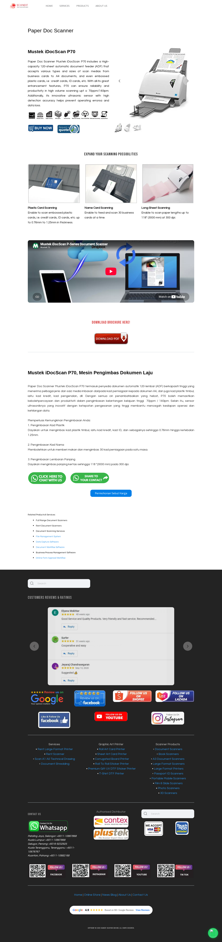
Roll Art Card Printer (112, 749)
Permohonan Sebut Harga (111, 493)
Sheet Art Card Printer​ (112, 754)
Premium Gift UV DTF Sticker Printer (112, 768)
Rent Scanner (55, 754)
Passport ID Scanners (168, 773)
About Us (101, 5)
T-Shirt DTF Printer (112, 773)
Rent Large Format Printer (55, 749)
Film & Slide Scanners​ (169, 783)
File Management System (48, 536)
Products (82, 5)
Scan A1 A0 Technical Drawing (55, 758)
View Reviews (143, 910)
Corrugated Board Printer (112, 758)
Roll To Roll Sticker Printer (112, 763)
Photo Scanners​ (169, 788)
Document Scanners (168, 749)
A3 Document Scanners (168, 758)
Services (64, 5)
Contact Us (140, 894)
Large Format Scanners (169, 763)
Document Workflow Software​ (50, 547)
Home (49, 5)
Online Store (92, 894)
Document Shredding (55, 763)
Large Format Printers (168, 768)
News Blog (109, 894)
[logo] (19, 6)
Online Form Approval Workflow (50, 558)
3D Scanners (168, 793)
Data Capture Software (47, 542)
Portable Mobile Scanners (168, 778)
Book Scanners (168, 754)
